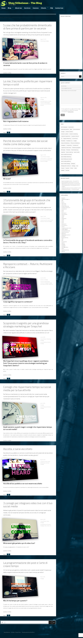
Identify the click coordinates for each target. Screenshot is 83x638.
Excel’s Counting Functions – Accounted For (70, 181)
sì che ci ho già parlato (10, 547)
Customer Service (75, 136)
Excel (63, 211)
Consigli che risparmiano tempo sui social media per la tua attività (27, 388)
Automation (71, 127)
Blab (71, 129)
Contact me (59, 8)
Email (63, 210)
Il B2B (63, 217)
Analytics (42, 279)
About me (18, 8)
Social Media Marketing (66, 156)
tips (77, 165)
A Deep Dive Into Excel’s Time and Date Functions (71, 187)
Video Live (51, 284)
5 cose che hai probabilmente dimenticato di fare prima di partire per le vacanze (27, 27)
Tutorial (62, 168)
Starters (63, 243)
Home (4, 8)
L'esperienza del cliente (45, 220)
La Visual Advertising (66, 230)
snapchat (63, 152)
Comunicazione (43, 158)
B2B (62, 200)
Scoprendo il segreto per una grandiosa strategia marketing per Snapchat (26, 324)
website (62, 170)
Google (75, 140)
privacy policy (71, 111)
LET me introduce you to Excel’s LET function (70, 182)
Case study (64, 203)
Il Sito (63, 222)
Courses (36, 8)
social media (76, 152)
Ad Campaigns (64, 127)
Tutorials (67, 168)
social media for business (66, 154)
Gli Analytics (64, 213)
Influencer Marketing (74, 143)
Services (27, 8)
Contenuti (42, 102)
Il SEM (63, 219)
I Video (47, 521)
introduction (69, 145)
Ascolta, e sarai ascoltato (17, 448)
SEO (62, 240)
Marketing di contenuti (44, 462)
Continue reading (7, 72)
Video (47, 284)
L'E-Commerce (64, 225)
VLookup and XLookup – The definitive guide (70, 189)
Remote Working (65, 237)
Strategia (46, 161)
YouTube (67, 170)
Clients (43, 8)
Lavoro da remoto (65, 232)
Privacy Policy (18, 632)
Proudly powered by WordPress (28, 632)
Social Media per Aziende (45, 342)
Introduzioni (75, 145)
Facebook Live (69, 140)
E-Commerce (75, 138)
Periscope (63, 149)
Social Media (64, 241)
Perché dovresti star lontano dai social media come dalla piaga (25, 142)
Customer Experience (65, 136)
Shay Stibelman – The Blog (25, 2)
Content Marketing (65, 206)
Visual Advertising (65, 249)
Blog (9, 8)
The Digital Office (65, 247)
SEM (62, 239)
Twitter (71, 168)
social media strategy (65, 163)
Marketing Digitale (76, 147)
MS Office (63, 236)
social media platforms (66, 161)
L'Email (63, 226)
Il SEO (63, 221)
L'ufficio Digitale (65, 229)
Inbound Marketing (65, 143)
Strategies (64, 245)
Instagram (63, 145)
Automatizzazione (44, 101)
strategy (73, 165)
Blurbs (63, 202)
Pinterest (68, 149)
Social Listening (69, 152)
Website (63, 251)
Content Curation (64, 133)
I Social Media (43, 156)
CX (61, 138)
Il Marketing (42, 41)
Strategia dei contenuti (66, 165)
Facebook (63, 140)
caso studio (64, 204)
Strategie (47, 41)
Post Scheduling (74, 149)
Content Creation (69, 131)
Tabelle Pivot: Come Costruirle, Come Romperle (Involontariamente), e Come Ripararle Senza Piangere (71, 185)
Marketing (63, 233)
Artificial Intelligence (66, 199)
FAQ (51, 8)
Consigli (49, 101)
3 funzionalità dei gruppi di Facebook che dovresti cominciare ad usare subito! (26, 201)
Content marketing (73, 133)
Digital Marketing (67, 138)
